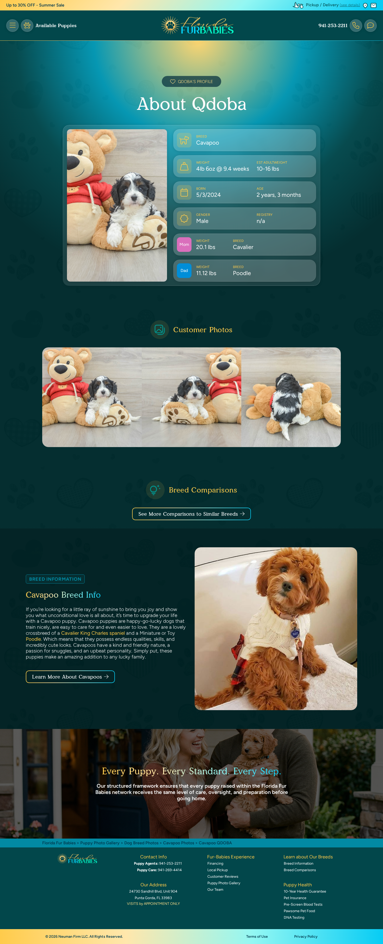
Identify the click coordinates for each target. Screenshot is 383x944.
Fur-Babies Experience (231, 857)
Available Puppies (56, 25)
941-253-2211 (333, 25)
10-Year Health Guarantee (305, 891)
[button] (365, 5)
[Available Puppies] (27, 25)
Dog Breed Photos (141, 842)
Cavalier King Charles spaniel (93, 633)
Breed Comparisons (300, 870)
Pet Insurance (295, 898)
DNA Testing (294, 917)
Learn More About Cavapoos (67, 677)
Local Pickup (217, 870)
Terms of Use (257, 936)
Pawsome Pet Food (299, 911)
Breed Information (298, 863)
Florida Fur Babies (59, 842)
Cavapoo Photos (178, 842)
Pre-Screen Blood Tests (303, 904)
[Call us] (356, 25)
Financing (215, 863)
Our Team (215, 889)
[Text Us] (370, 25)
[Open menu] (12, 25)
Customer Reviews (222, 876)
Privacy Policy (306, 936)
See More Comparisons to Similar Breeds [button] (188, 514)
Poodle (33, 639)
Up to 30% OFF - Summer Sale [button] (35, 5)
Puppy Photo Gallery (100, 842)
